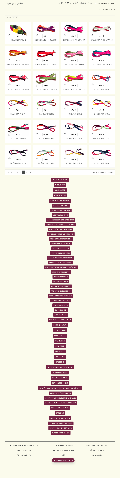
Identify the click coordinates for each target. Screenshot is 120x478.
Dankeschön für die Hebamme (60, 234)
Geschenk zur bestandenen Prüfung (60, 267)
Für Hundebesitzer (61, 248)
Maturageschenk (60, 281)
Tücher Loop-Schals (60, 418)
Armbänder (60, 190)
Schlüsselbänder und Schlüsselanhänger (60, 388)
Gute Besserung (61, 277)
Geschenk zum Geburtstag (60, 262)
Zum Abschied (60, 310)
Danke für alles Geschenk (60, 229)
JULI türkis (60, 341)
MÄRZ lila (60, 357)
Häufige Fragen (97, 450)
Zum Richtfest (61, 315)
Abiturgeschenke (60, 215)
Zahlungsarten (24, 455)
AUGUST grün (60, 195)
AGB (63, 455)
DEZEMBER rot (60, 325)
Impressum (97, 455)
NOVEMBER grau (60, 372)
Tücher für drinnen (60, 433)
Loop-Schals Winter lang (61, 428)
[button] (106, 3)
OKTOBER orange (60, 378)
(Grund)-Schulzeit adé (60, 210)
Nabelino (60, 362)
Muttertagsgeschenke (60, 286)
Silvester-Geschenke (61, 300)
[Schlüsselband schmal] (102, 78)
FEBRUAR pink (106, 10)
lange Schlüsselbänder (60, 393)
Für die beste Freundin (61, 243)
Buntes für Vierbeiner (60, 320)
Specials (60, 413)
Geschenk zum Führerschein (60, 258)
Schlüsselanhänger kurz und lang (60, 398)
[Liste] (13, 17)
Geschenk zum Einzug (60, 253)
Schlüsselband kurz (18, 40)
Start (100, 10)
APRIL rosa (60, 185)
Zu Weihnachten (61, 305)
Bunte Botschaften (59, 201)
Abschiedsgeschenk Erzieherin (61, 220)
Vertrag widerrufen (63, 460)
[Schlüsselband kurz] (18, 29)
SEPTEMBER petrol (60, 408)
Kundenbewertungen (63, 445)
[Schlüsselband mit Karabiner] (46, 29)
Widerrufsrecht (24, 450)
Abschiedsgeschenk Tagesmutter (60, 224)
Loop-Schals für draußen (60, 423)
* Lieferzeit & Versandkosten (24, 445)
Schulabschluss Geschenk (60, 296)
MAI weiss (59, 351)
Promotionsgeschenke (60, 291)
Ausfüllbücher (79, 3)
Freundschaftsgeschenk (60, 239)
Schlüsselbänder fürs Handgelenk (60, 403)
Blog (90, 3)
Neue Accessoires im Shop (60, 367)
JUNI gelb (60, 346)
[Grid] (16, 17)
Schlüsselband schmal (101, 89)
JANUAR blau (60, 336)
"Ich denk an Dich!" (60, 205)
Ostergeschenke (60, 383)
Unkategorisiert (60, 180)
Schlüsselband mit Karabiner (46, 40)
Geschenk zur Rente (60, 272)
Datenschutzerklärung (63, 450)
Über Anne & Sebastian (97, 445)
